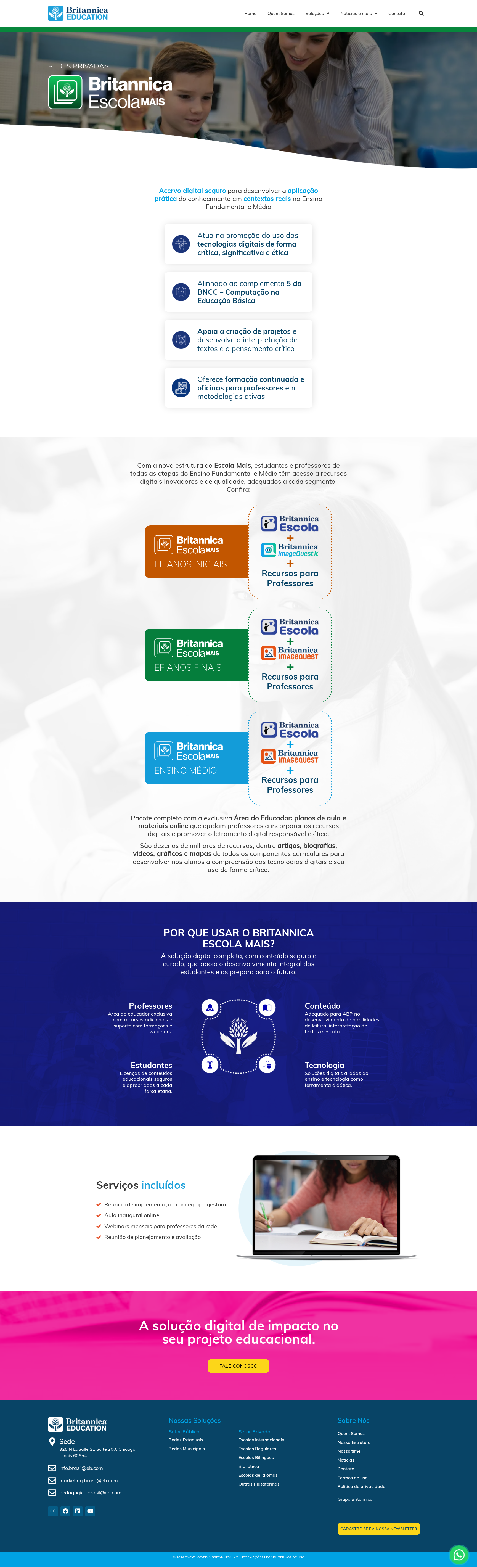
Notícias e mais (356, 13)
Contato (396, 13)
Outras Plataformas (259, 1484)
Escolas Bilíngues (256, 1457)
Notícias (346, 1460)
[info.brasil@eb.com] (52, 1468)
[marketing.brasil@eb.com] (52, 1480)
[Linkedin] (78, 1511)
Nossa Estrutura (354, 1442)
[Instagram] (53, 1511)
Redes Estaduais (186, 1439)
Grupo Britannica (355, 1499)
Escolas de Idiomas (258, 1475)
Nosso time (349, 1451)
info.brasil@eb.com (81, 1468)
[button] (421, 13)
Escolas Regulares (257, 1448)
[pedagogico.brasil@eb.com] (52, 1493)
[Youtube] (90, 1511)
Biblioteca (249, 1466)
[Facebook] (65, 1511)
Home (250, 13)
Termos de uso (352, 1477)
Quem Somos (281, 13)
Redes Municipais (187, 1448)
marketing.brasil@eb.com (88, 1480)
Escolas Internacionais (261, 1439)
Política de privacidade (361, 1486)
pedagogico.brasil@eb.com (90, 1492)
